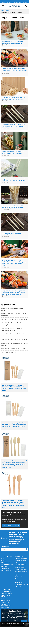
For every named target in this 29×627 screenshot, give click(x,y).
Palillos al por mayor (20, 582)
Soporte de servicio (6, 570)
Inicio (2, 10)
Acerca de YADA (5, 562)
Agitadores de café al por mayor (21, 572)
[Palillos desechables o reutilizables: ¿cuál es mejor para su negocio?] (14, 141)
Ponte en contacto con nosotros (11, 525)
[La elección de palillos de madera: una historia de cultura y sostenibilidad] (14, 114)
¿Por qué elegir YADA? (7, 564)
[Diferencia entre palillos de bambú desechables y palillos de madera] (14, 195)
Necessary (6, 623)
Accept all (24, 620)
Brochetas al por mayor (21, 577)
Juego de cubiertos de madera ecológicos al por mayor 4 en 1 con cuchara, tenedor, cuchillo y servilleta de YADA (14, 387)
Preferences (19, 623)
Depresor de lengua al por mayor (21, 579)
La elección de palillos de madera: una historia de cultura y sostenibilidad (13, 125)
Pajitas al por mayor (20, 575)
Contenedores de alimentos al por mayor (21, 568)
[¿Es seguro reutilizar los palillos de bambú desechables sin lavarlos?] (14, 30)
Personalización (5, 568)
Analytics (13, 623)
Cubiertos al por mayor (21, 558)
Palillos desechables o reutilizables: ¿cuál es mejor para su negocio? (13, 152)
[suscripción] (26, 549)
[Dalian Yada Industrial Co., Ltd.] (14, 6)
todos (7, 10)
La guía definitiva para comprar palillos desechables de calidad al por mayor (14, 179)
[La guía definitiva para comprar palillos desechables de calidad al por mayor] (14, 168)
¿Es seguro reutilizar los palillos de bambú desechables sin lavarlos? (12, 42)
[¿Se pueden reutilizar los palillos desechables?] (14, 222)
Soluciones (4, 566)
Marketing (26, 623)
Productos (3, 560)
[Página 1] (13, 300)
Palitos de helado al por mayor (21, 565)
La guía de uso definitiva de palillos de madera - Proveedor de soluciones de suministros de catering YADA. (14, 292)
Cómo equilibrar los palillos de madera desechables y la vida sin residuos (14, 98)
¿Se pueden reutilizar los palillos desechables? (11, 234)
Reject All (7, 620)
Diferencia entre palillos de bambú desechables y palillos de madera (12, 206)
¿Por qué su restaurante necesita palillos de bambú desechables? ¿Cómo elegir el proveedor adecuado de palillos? (14, 263)
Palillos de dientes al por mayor (21, 561)
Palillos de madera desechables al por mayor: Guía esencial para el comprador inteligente (14, 70)
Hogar (2, 558)
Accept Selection (15, 620)
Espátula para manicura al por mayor (21, 585)
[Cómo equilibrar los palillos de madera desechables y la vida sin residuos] (14, 86)
